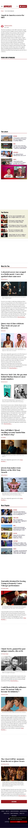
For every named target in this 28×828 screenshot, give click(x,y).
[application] (14, 172)
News (14, 144)
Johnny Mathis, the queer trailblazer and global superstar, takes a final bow (17, 236)
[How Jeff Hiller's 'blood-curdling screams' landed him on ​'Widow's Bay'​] (14, 447)
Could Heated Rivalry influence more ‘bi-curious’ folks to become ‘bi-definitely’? (13, 689)
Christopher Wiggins (5, 588)
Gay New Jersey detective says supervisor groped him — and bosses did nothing (20, 147)
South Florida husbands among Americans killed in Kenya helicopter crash (19, 529)
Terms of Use (19, 819)
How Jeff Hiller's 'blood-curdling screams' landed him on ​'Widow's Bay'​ (13, 432)
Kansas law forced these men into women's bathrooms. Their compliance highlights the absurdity (19, 537)
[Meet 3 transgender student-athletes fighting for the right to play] (6, 520)
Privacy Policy (12, 819)
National (15, 136)
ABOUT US (7, 811)
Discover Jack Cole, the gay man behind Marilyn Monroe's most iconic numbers (14, 376)
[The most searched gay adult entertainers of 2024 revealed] (4, 230)
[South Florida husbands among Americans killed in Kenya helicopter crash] (6, 527)
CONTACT (3, 811)
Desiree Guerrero (4, 279)
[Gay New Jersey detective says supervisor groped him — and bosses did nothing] (6, 146)
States (14, 159)
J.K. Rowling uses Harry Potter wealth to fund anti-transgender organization (18, 226)
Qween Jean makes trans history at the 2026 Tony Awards (11, 470)
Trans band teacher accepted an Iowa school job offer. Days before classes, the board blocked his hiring (19, 164)
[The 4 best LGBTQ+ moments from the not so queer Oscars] (14, 773)
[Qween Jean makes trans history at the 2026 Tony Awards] (14, 484)
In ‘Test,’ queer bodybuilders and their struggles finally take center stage (17, 217)
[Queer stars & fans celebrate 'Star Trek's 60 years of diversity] (14, 340)
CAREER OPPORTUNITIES (14, 811)
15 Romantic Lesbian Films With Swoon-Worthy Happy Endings (16, 221)
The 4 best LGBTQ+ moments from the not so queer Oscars (13, 760)
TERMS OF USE (21, 813)
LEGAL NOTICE (14, 815)
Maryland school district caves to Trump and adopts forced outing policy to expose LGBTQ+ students (20, 513)
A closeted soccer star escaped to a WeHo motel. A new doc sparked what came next (13, 274)
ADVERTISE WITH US (23, 811)
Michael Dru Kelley (5, 694)
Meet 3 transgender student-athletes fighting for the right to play (20, 521)
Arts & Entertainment (9, 11)
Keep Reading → (22, 317)
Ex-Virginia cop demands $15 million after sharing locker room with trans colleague (20, 552)
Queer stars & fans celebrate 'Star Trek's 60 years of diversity (12, 325)
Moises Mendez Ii (4, 475)
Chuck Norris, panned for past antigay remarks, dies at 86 (13, 650)
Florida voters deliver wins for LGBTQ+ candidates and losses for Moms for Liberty (20, 544)
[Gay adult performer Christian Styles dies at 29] (6, 153)
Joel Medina (4, 437)
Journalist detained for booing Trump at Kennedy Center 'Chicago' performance (13, 583)
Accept (18, 821)
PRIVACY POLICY (6, 813)
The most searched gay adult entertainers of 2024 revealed (16, 230)
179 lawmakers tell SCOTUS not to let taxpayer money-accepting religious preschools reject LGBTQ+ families (19, 140)
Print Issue (15, 517)
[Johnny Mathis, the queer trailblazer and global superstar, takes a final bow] (4, 235)
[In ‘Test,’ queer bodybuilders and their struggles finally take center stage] (4, 216)
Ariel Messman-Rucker (5, 764)
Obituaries (15, 152)
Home (2, 11)
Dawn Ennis (4, 330)
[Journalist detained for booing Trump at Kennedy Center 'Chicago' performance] (14, 598)
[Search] (17, 6)
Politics (15, 533)
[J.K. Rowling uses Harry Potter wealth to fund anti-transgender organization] (4, 226)
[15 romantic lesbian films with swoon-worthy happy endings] (4, 221)
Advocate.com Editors (8, 25)
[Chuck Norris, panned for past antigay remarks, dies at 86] (14, 663)
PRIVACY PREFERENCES (14, 813)
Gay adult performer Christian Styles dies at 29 (19, 154)
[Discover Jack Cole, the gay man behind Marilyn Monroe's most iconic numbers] (14, 391)
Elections (15, 541)
